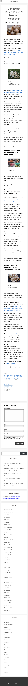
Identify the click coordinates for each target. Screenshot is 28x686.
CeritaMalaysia (10, 363)
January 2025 (7, 529)
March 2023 (7, 567)
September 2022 (8, 582)
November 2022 (8, 577)
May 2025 (6, 519)
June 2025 (7, 517)
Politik (6, 652)
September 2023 (8, 552)
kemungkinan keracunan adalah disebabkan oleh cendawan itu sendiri (13, 308)
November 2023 (8, 550)
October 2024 (7, 537)
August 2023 (7, 555)
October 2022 (7, 580)
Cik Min (14, 23)
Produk (6, 655)
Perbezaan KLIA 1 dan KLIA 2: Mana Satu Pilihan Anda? (13, 485)
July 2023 (6, 557)
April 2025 (7, 522)
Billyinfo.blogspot (12, 287)
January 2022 (7, 602)
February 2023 (8, 570)
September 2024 (8, 539)
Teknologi (6, 665)
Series (6, 660)
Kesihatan (6, 639)
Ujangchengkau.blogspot (14, 84)
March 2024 (7, 544)
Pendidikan (7, 647)
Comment (7, 408)
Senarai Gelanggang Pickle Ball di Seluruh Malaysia (13, 480)
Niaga (5, 644)
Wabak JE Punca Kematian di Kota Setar (8, 377)
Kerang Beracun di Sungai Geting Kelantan (18, 377)
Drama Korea (7, 629)
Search (23, 453)
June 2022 (7, 590)
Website (6, 434)
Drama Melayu (8, 632)
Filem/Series (7, 634)
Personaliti (7, 650)
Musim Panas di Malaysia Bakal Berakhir (8, 386)
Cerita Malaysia (14, 1)
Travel (5, 667)
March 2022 (7, 597)
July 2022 (6, 587)
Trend (5, 670)
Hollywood (7, 637)
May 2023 (6, 562)
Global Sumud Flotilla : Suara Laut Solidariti (13, 474)
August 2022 (7, 585)
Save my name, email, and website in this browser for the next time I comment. (13, 439)
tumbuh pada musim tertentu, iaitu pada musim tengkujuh (14, 52)
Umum (6, 672)
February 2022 (8, 600)
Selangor (6, 657)
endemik (17, 334)
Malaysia (6, 642)
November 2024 (8, 534)
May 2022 (6, 592)
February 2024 (8, 547)
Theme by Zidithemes (14, 684)
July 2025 (6, 514)
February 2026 (8, 509)
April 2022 (7, 595)
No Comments (20, 23)
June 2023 (7, 560)
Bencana (6, 622)
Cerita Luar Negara (9, 624)
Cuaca (6, 627)
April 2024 (7, 542)
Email (6, 429)
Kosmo (14, 170)
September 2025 (8, 512)
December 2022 (8, 575)
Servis (6, 662)
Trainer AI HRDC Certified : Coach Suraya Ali (13, 464)
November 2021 (8, 607)
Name (6, 424)
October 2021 (7, 610)
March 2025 (7, 524)
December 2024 (8, 532)
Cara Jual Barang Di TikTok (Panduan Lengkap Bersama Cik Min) (14, 469)
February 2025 (8, 527)
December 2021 (8, 605)
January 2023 (7, 572)
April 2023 (7, 565)
